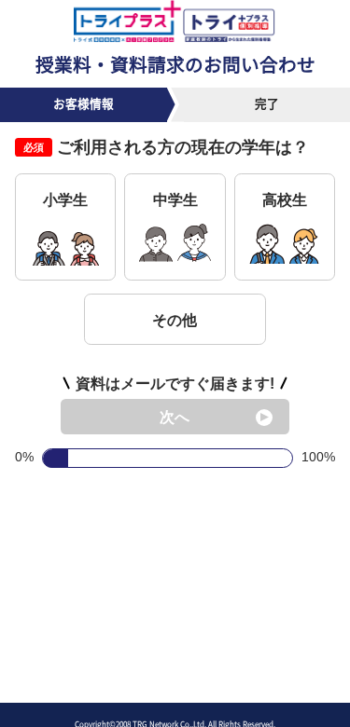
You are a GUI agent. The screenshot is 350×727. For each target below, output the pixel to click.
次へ (174, 416)
